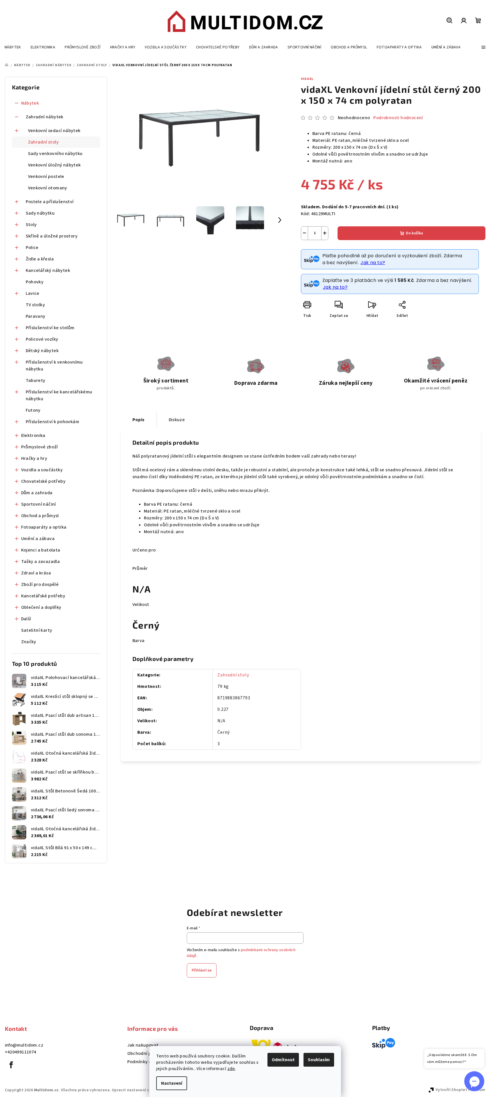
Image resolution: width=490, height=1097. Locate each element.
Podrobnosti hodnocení (398, 118)
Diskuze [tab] (177, 420)
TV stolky (35, 305)
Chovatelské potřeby (43, 481)
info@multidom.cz (24, 1045)
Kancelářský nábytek (48, 270)
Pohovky (35, 282)
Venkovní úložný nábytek (54, 165)
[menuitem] (13, 47)
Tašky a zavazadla (40, 561)
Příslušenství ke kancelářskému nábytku (59, 395)
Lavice (32, 293)
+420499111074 (20, 1052)
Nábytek (30, 103)
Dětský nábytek (42, 351)
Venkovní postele (46, 176)
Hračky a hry (34, 458)
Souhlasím (319, 1060)
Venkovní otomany (47, 188)
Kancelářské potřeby (43, 596)
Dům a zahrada (37, 493)
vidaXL (307, 78)
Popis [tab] (138, 420)
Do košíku (414, 233)
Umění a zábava (38, 538)
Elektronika (33, 435)
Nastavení (171, 1083)
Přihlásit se (202, 970)
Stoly (31, 224)
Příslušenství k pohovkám (53, 422)
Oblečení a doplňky (41, 607)
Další (26, 619)
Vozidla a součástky (42, 470)
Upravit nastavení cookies (137, 1090)
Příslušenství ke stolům (50, 328)
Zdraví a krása (36, 573)
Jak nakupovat (143, 1045)
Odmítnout (283, 1060)
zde (231, 1068)
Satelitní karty (36, 630)
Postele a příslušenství (50, 202)
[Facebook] (11, 1065)
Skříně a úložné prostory (52, 236)
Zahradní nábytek (45, 117)
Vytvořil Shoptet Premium (460, 1090)
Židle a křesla (40, 259)
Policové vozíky (42, 339)
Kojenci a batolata (40, 550)
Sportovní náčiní (38, 504)
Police (32, 247)
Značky (28, 642)
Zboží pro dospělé (40, 584)
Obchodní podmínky (148, 1053)
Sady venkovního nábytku (55, 153)
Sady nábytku (40, 213)
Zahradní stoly (43, 142)
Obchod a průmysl (40, 516)
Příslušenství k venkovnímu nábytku (54, 365)
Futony (33, 410)
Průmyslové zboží (39, 447)
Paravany (35, 316)
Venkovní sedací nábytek (54, 130)
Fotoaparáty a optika (44, 527)
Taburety (35, 380)
